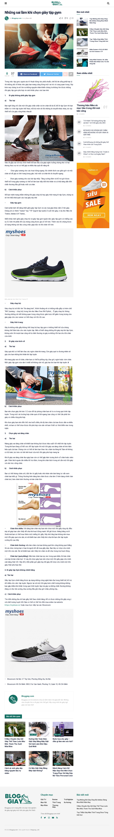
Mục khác (44, 805)
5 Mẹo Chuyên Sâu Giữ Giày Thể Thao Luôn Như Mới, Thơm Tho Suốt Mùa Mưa (99, 31)
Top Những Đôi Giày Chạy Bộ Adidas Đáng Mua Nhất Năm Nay (99, 21)
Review (54, 799)
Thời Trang (56, 802)
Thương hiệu (55, 806)
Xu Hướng (67, 802)
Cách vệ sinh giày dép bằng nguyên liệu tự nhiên (13, 770)
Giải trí (33, 734)
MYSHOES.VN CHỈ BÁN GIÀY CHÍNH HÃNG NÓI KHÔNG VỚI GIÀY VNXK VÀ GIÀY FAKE (95, 132)
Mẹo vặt (29, 18)
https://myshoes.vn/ (13, 605)
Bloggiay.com (16, 18)
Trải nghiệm (68, 799)
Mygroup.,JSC (35, 830)
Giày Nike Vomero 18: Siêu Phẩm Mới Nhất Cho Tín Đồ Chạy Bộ (99, 61)
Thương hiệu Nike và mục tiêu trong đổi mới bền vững (88, 108)
